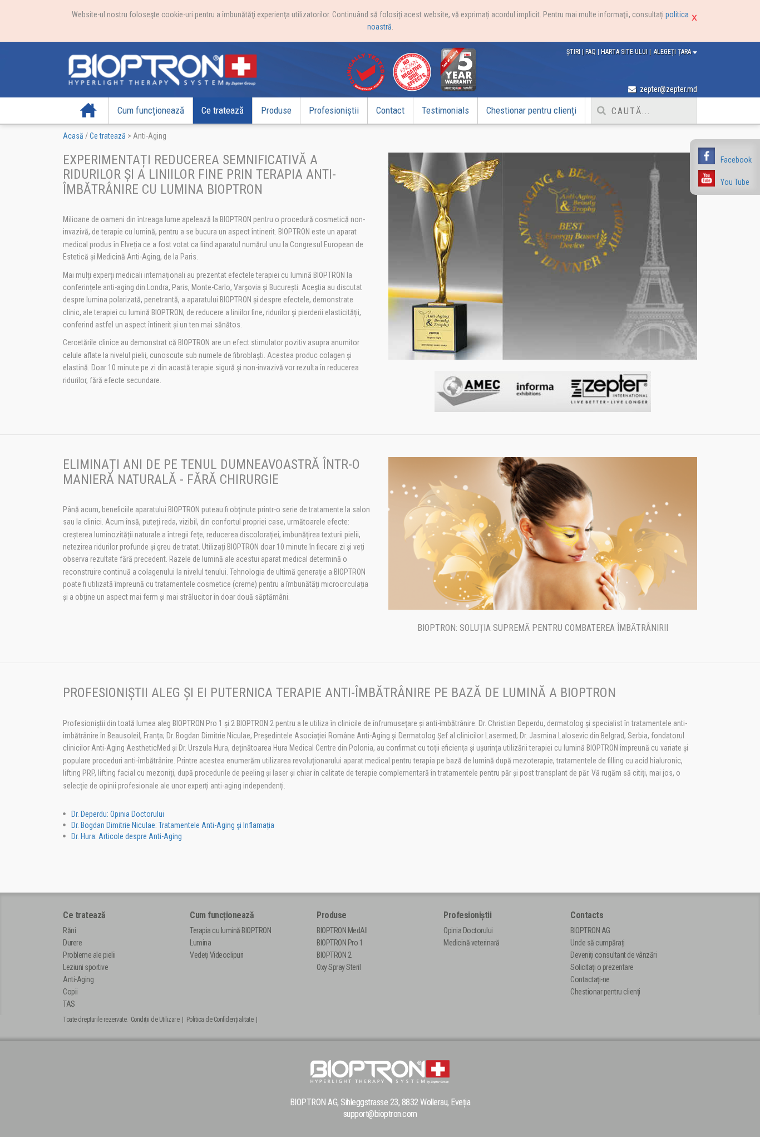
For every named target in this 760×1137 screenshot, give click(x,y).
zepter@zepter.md (667, 89)
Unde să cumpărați (597, 942)
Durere (72, 942)
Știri (574, 52)
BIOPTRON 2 (334, 954)
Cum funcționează (150, 110)
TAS (69, 1003)
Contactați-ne (590, 979)
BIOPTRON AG (590, 930)
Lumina (200, 942)
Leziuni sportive (85, 967)
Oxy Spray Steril (339, 967)
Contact (390, 110)
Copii (70, 991)
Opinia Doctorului (468, 930)
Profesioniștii (334, 110)
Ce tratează (222, 110)
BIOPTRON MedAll (342, 930)
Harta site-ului (625, 52)
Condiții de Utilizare (155, 1019)
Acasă (88, 110)
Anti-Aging (78, 979)
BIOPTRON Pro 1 (340, 942)
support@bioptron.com (380, 1114)
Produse (276, 110)
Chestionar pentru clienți (531, 110)
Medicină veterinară (471, 942)
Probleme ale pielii (89, 954)
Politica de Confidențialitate (220, 1019)
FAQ (591, 52)
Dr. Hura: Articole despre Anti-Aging (126, 836)
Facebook (736, 159)
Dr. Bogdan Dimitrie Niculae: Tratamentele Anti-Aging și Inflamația (172, 825)
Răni (69, 930)
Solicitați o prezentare (602, 967)
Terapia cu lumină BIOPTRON (230, 930)
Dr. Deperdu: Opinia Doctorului (117, 814)
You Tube (734, 182)
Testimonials (445, 110)
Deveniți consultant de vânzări (613, 954)
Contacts (586, 915)
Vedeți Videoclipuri (217, 954)
